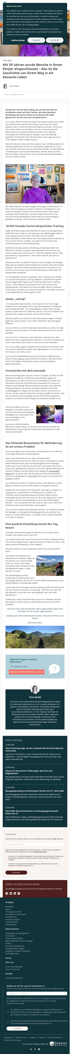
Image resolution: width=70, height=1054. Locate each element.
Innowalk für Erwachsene (15, 914)
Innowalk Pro (10, 917)
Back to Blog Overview (14, 94)
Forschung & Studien (14, 938)
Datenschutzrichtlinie (40, 852)
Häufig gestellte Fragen (14, 948)
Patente (42, 1037)
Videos (8, 943)
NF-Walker (9, 906)
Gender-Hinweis (54, 1037)
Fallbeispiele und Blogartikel (17, 933)
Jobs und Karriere (12, 969)
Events (8, 958)
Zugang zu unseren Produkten (17, 951)
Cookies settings (18, 40)
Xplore (8, 909)
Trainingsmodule (12, 953)
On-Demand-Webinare (14, 946)
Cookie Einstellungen (12, 1040)
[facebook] (6, 893)
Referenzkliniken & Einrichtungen (19, 941)
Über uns (9, 962)
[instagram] (31, 1049)
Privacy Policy (33, 25)
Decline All (55, 40)
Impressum (8, 1037)
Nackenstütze (11, 924)
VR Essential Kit (11, 922)
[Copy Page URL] (19, 893)
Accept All (36, 40)
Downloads (10, 936)
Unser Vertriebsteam (14, 966)
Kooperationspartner (14, 978)
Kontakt (8, 973)
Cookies (32, 1037)
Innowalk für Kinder (13, 912)
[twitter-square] (10, 893)
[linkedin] (14, 893)
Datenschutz (21, 1037)
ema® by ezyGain (12, 919)
